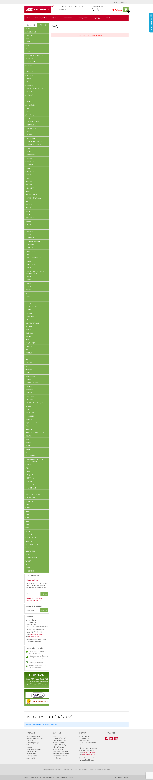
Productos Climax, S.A (34, 403)
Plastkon (29, 386)
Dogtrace (29, 181)
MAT (27, 350)
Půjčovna (55, 18)
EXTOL (28, 215)
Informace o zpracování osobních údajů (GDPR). (34, 599)
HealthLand (30, 251)
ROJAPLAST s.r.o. (32, 423)
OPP (27, 366)
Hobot (28, 280)
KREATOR (29, 313)
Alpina (28, 78)
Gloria (28, 225)
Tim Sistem (30, 485)
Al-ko (28, 68)
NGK (27, 360)
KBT (27, 300)
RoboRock (30, 416)
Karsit (28, 296)
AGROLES (29, 65)
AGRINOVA (29, 58)
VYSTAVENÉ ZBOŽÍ (59, 738)
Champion (29, 165)
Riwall (28, 409)
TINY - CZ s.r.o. (31, 488)
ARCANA (28, 102)
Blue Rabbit (30, 138)
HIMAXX (28, 277)
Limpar (28, 336)
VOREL (28, 531)
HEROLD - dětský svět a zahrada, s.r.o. (35, 272)
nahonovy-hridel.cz (103, 769)
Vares (28, 511)
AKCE (54, 736)
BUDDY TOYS (30, 155)
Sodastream (30, 456)
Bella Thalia (30, 125)
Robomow (30, 413)
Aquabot (29, 95)
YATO (27, 564)
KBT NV (28, 303)
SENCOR (28, 443)
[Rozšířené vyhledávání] (98, 9)
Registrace (124, 2)
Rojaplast (29, 419)
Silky (27, 453)
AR (26, 98)
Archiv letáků (31, 758)
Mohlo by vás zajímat (34, 749)
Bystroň (29, 158)
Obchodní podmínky (33, 736)
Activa (28, 42)
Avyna (28, 118)
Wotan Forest (31, 558)
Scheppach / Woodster (35, 433)
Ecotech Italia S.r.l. (33, 198)
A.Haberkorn (31, 32)
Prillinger (30, 396)
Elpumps (29, 205)
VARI (27, 514)
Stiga (28, 471)
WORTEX (29, 554)
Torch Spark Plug (33, 495)
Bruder (28, 151)
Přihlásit (44, 594)
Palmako (29, 373)
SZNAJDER (29, 475)
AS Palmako (30, 105)
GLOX (27, 228)
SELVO (28, 439)
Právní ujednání (32, 751)
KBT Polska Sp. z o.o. (34, 306)
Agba (27, 49)
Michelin (29, 353)
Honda (28, 283)
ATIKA (28, 112)
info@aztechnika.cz (99, 6)
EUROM (28, 208)
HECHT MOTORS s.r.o (33, 258)
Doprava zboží (68, 18)
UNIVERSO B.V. (31, 498)
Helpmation (30, 264)
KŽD (27, 320)
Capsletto (30, 161)
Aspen (28, 108)
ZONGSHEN (30, 571)
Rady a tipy (96, 18)
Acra (27, 39)
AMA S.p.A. (29, 85)
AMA (27, 82)
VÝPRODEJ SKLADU (59, 740)
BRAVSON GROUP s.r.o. (34, 141)
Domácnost (57, 758)
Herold (28, 268)
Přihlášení (115, 2)
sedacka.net (77, 769)
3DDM (28, 29)
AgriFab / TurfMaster (34, 55)
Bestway (29, 132)
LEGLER (28, 330)
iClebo (28, 286)
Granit (28, 234)
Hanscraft (30, 244)
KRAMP (28, 310)
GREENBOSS (30, 238)
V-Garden (29, 501)
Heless (28, 261)
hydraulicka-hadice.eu (89, 769)
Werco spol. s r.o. (33, 544)
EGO (27, 201)
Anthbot (29, 92)
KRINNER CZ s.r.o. (32, 316)
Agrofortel (30, 62)
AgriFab (29, 52)
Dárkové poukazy (58, 743)
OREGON (29, 369)
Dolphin (29, 185)
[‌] (106, 738)
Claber (28, 168)
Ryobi (28, 426)
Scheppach (30, 429)
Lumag (28, 340)
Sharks (28, 449)
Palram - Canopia (32, 383)
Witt (27, 548)
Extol (28, 211)
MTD (27, 356)
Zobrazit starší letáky (33, 580)
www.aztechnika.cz (35, 636)
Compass (29, 175)
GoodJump (30, 231)
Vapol (28, 508)
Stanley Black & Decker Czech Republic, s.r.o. (35, 460)
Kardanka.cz (59, 769)
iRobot (28, 290)
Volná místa (30, 745)
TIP (27, 491)
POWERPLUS (30, 389)
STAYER (28, 465)
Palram (28, 379)
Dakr (27, 178)
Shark (28, 446)
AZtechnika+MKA (32, 122)
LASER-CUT (29, 326)
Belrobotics (31, 128)
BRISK (28, 148)
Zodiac (28, 568)
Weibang (29, 541)
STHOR (28, 468)
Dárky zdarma (31, 754)
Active (28, 45)
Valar (28, 505)
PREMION (29, 393)
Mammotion (30, 343)
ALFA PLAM (30, 75)
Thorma (29, 481)
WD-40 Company (32, 538)
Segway (28, 436)
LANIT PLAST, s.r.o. (32, 323)
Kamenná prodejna (41, 18)
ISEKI (27, 293)
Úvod (28, 18)
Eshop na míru (118, 777)
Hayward (29, 248)
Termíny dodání (82, 18)
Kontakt (107, 18)
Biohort (29, 135)
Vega (27, 528)
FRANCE (28, 221)
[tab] (30, 25)
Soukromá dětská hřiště (61, 754)
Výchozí (29, 534)
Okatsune (29, 363)
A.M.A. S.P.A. (30, 35)
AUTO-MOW (30, 115)
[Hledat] (92, 9)
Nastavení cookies (67, 777)
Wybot (28, 561)
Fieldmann (30, 218)
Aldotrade (30, 72)
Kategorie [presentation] (31, 25)
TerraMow (30, 478)
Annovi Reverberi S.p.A (34, 88)
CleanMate (30, 171)
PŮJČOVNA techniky (59, 745)
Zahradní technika (59, 747)
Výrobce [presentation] (43, 25)
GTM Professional (33, 241)
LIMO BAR (29, 333)
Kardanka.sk (68, 769)
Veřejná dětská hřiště (60, 756)
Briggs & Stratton (33, 145)
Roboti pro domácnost (60, 751)
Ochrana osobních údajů (35, 738)
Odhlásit (44, 610)
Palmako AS (30, 376)
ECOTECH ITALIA (31, 195)
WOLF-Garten (31, 551)
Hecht (28, 254)
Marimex (29, 346)
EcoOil (28, 191)
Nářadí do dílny (58, 749)
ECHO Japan (30, 188)
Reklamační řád (32, 740)
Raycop (28, 406)
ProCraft (29, 399)
